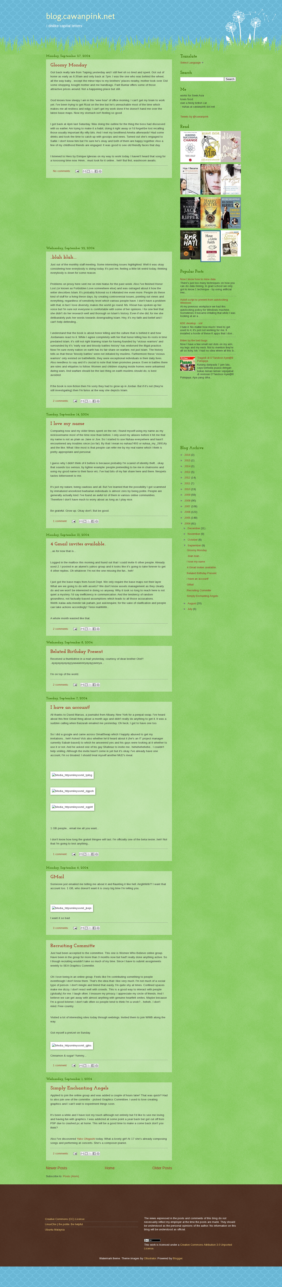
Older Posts (162, 1168)
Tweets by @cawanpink (194, 116)
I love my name (67, 423)
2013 (188, 472)
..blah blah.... (63, 257)
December (194, 528)
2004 (188, 523)
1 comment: (60, 521)
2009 (188, 494)
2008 (188, 500)
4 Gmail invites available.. (78, 544)
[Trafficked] (210, 193)
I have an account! (70, 707)
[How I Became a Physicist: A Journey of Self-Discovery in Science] (190, 193)
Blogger (177, 1258)
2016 (188, 454)
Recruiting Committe (72, 945)
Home (110, 1168)
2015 (188, 460)
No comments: (62, 171)
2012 (188, 477)
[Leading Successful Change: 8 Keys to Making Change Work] (190, 161)
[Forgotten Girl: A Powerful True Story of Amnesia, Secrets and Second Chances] (231, 193)
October (193, 539)
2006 (188, 511)
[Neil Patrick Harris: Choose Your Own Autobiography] (231, 227)
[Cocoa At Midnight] (231, 255)
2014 (188, 466)
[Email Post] (77, 171)
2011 (188, 483)
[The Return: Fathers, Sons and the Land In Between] (210, 161)
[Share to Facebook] (96, 171)
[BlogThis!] (88, 171)
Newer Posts (56, 1168)
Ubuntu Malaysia (55, 1229)
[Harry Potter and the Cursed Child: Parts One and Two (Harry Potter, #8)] (210, 227)
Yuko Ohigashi (86, 1138)
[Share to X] (92, 171)
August (192, 603)
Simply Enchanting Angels (79, 1088)
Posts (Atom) (71, 1176)
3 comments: (61, 928)
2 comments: (61, 400)
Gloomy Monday (68, 65)
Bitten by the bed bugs (193, 340)
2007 (188, 506)
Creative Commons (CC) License (64, 1219)
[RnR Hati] (190, 258)
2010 (188, 489)
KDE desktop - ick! (191, 323)
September (195, 545)
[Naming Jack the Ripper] (190, 226)
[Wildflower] (231, 161)
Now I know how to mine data (198, 279)
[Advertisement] (109, 212)
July (190, 609)
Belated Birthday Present (76, 651)
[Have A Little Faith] (210, 261)
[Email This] (84, 171)
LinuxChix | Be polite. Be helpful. (64, 1224)
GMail (57, 876)
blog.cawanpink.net (80, 16)
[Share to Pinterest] (100, 171)
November (194, 533)
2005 (188, 517)
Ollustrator (150, 1258)
